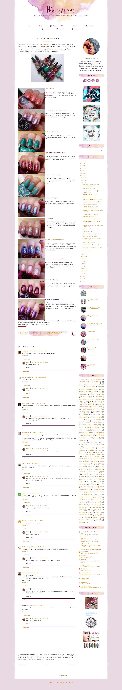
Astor (93, 386)
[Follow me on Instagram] (93, 82)
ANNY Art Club (91, 331)
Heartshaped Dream (86, 573)
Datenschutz (60, 29)
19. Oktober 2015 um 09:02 (38, 351)
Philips (91, 486)
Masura (87, 468)
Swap (83, 507)
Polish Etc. (83, 559)
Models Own (82, 471)
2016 (81, 173)
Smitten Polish (82, 504)
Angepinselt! (84, 582)
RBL (101, 494)
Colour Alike (92, 406)
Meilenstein (92, 469)
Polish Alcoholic (92, 487)
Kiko (100, 450)
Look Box (87, 461)
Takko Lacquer (32, 334)
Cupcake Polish (88, 408)
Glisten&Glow (100, 432)
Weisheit (95, 517)
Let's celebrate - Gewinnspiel (91, 365)
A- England (96, 381)
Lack (40, 333)
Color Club (91, 404)
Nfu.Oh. (90, 478)
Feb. (82, 271)
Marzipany (61, 9)
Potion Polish (94, 491)
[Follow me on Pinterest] (97, 82)
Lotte (27, 362)
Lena (23, 493)
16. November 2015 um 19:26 (40, 589)
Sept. (82, 254)
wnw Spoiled (90, 520)
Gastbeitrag (98, 427)
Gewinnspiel (89, 430)
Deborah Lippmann (87, 409)
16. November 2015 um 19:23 (40, 416)
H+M (97, 435)
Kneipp (80, 452)
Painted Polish (82, 484)
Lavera (80, 458)
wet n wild (84, 519)
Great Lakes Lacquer (89, 435)
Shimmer (91, 501)
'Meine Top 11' (47, 44)
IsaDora (81, 448)
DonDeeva (93, 414)
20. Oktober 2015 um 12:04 (33, 573)
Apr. (82, 266)
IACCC (84, 442)
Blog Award (97, 392)
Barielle (95, 388)
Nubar (100, 479)
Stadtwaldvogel (26, 547)
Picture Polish (23, 334)
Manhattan (82, 466)
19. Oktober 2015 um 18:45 (31, 463)
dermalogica (88, 411)
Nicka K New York (99, 478)
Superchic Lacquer (98, 506)
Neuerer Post (22, 665)
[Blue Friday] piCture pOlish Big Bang (93, 219)
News (40, 26)
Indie (101, 445)
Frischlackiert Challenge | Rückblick (90, 566)
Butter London (83, 399)
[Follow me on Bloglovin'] (89, 82)
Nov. (82, 180)
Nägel (82, 476)
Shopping (98, 501)
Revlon (94, 496)
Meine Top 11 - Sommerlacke (90, 214)
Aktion (97, 383)
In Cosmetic (92, 444)
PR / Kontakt (89, 26)
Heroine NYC (97, 439)
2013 (81, 279)
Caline (24, 573)
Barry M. (102, 388)
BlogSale (92, 394)
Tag (89, 507)
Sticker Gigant (98, 504)
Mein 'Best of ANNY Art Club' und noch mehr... (93, 308)
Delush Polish (98, 409)
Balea (89, 388)
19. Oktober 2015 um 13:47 (39, 377)
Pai (101, 483)
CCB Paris (96, 401)
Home (29, 26)
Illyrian (102, 442)
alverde (88, 384)
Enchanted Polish (57, 332)
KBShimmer (35, 333)
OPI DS (99, 481)
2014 (81, 276)
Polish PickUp (87, 489)
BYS (91, 399)
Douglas (100, 414)
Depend (81, 411)
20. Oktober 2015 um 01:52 (35, 520)
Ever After (88, 422)
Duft (80, 416)
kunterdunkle (25, 403)
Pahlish (96, 483)
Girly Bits (99, 430)
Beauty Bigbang (92, 389)
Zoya (86, 522)
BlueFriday (100, 394)
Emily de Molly (83, 417)
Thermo (81, 510)
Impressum (45, 29)
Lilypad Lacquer (94, 458)
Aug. (82, 256)
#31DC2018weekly (84, 381)
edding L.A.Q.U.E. (89, 416)
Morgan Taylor (92, 473)
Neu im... (83, 478)
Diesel (100, 411)
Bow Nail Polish (86, 397)
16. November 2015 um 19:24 (40, 476)
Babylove (100, 386)
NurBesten (81, 481)
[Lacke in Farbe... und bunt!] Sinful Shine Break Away (94, 324)
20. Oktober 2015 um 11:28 (38, 547)
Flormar (80, 425)
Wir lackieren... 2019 (57, 26)
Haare (102, 435)
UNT (89, 514)
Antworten (25, 355)
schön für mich (99, 499)
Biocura (81, 392)
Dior (94, 412)
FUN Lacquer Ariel (87, 231)
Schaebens (90, 499)
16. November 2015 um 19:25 (40, 505)
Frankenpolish (95, 425)
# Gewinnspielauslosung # (90, 204)
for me (87, 425)
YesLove (81, 522)
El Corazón (99, 416)
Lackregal (74, 26)
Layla (85, 458)
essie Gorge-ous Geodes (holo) (89, 553)
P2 (90, 483)
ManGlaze (98, 464)
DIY (98, 412)
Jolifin (92, 449)
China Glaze (84, 403)
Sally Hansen (97, 497)
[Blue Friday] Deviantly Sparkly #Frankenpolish (91, 185)
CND (84, 404)
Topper (90, 512)
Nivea (90, 479)
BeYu (100, 391)
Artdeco (88, 386)
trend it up (99, 512)
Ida (23, 463)
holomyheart (25, 432)
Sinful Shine (91, 502)
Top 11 (38, 334)
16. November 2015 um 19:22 (40, 362)
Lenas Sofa (84, 555)
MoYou (101, 473)
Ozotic (85, 483)
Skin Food (99, 502)
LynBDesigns (94, 461)
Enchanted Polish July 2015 (90, 194)
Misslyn (51, 333)
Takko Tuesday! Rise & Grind (90, 236)
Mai (82, 263)
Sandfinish (82, 499)
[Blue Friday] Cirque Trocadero (92, 316)
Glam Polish (82, 432)
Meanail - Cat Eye (85, 583)
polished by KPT (98, 489)
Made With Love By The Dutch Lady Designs (61, 682)
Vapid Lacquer (88, 515)
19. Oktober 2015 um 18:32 (37, 432)
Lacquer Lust (87, 456)
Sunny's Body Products (85, 506)
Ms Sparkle (86, 474)
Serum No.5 (84, 501)
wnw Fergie (82, 520)
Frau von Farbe (85, 578)
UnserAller (81, 514)
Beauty (82, 389)
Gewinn (81, 430)
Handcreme (84, 437)
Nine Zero (83, 479)
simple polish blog (86, 586)
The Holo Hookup (96, 509)
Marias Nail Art (26, 351)
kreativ (91, 452)
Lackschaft (83, 538)
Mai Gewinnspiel (91, 291)
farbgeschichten (26, 377)
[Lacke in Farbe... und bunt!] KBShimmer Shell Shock (90, 207)
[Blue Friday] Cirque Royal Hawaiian (92, 234)
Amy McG (24, 520)
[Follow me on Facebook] (85, 82)
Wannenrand (87, 517)
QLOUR (95, 494)
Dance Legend (48, 332)
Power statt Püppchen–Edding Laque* (91, 587)
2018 (81, 168)
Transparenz (76, 29)
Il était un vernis (23, 333)
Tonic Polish (89, 510)
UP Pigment (95, 514)
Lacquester (97, 456)
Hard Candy (94, 437)
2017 (81, 170)
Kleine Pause (84, 579)
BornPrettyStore (99, 396)
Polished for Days (83, 491)
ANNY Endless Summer (89, 242)
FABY (94, 422)
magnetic (96, 463)
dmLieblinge (85, 414)
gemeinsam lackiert (95, 429)
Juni (82, 261)
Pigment (83, 487)
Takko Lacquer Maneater (89, 197)
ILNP (30, 333)
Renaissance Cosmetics (84, 496)
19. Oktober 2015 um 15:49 (37, 403)
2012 (81, 281)
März (82, 268)
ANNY (94, 384)
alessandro (81, 384)
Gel (86, 429)
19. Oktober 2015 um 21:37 (32, 493)
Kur (96, 452)
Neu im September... (88, 251)
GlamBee (91, 432)
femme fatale (97, 424)
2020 (81, 163)
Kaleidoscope (82, 450)
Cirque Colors (26, 332)
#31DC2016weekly (83, 379)
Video (96, 515)
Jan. (82, 273)
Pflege (85, 486)
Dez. (82, 177)
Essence (87, 421)
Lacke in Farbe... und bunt (94, 454)
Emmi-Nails (92, 417)
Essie (94, 421)
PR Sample (87, 493)
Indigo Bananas (98, 447)
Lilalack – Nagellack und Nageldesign (91, 549)
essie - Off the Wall (86, 570)
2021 (81, 161)
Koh (85, 452)
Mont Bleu (92, 471)
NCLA (102, 476)
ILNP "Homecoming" (86, 557)
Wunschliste (99, 520)
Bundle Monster (97, 397)
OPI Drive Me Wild (92, 356)
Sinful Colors (82, 502)
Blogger (64, 675)
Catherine (81, 401)
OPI (92, 481)
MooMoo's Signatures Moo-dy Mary (92, 202)
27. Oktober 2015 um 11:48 (34, 605)
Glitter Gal (84, 434)
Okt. (82, 182)
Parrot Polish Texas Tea (89, 216)
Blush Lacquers (87, 396)
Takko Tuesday (83, 509)
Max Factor (101, 468)
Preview (97, 492)
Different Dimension (84, 413)
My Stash (57, 333)
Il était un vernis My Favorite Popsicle (93, 244)
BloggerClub (82, 394)
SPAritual (90, 504)
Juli (82, 259)
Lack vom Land (85, 544)
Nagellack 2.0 (84, 551)
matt (93, 468)
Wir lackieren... (95, 519)
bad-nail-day (82, 388)
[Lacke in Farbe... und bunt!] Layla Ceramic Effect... (92, 239)
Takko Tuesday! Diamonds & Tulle (92, 229)
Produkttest (87, 494)
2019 (81, 166)
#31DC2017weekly (96, 379)
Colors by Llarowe (37, 332)
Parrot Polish (92, 484)
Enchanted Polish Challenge (93, 419)
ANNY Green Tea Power (89, 188)
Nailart (89, 476)
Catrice (89, 401)
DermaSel (95, 411)
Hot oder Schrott (93, 441)
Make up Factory (88, 464)
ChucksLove (84, 569)
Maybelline (84, 469)
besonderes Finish (91, 391)
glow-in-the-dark (94, 434)
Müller (94, 474)
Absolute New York (84, 383)
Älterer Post (72, 665)
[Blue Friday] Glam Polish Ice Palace (92, 199)
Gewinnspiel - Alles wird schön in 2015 (93, 348)
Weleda (102, 517)
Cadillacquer (98, 399)
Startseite (47, 665)
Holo (81, 441)
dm (103, 412)
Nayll (97, 476)
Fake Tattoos (87, 424)
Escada (81, 421)
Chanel (102, 401)
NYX (87, 481)
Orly (80, 483)
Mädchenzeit (87, 463)
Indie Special (88, 447)
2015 (81, 175)
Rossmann (87, 497)
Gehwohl (81, 429)
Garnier (89, 427)
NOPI (95, 479)
